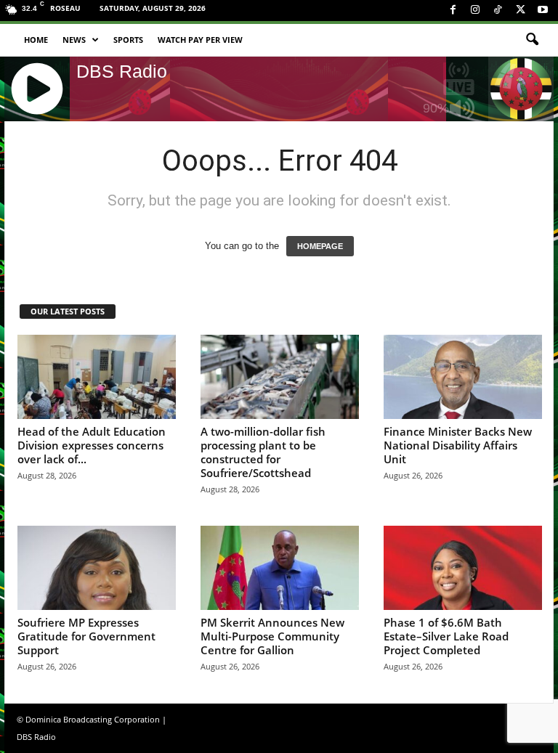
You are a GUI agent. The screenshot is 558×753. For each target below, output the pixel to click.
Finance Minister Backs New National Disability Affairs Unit (458, 445)
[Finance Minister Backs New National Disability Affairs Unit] (463, 377)
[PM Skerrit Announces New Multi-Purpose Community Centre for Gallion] (280, 568)
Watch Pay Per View (200, 39)
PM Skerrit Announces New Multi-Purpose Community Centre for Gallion (272, 636)
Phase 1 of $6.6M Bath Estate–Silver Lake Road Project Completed (446, 636)
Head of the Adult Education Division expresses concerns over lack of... (91, 445)
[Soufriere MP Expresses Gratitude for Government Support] (96, 568)
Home (36, 39)
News (74, 39)
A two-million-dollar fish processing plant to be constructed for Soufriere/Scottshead (263, 452)
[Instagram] (475, 10)
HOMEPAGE (320, 246)
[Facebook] (452, 10)
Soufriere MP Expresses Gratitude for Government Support (86, 636)
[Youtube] (542, 10)
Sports (128, 39)
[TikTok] (497, 10)
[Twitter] (520, 10)
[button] (532, 40)
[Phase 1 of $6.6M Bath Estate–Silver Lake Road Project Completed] (463, 568)
